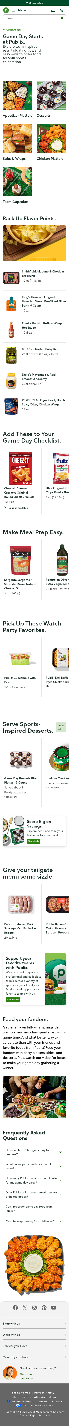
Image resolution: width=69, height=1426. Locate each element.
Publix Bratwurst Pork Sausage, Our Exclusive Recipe (20, 928)
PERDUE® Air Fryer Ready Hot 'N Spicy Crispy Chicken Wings (43, 402)
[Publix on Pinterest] (44, 1309)
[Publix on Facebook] (15, 1309)
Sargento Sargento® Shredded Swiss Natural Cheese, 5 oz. (20, 584)
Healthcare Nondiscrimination (34, 1396)
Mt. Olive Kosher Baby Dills (40, 349)
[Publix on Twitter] (25, 1309)
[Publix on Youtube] (53, 1309)
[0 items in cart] (61, 10)
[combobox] (32, 18)
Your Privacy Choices (37, 1405)
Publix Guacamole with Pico (20, 680)
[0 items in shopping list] (53, 10)
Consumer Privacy (49, 1401)
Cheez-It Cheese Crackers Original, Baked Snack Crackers (19, 493)
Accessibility (21, 1401)
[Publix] (6, 10)
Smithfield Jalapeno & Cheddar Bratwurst (43, 273)
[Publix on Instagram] (34, 1309)
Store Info (26, 1373)
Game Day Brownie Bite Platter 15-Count (20, 780)
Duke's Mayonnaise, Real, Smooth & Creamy (39, 377)
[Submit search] (62, 18)
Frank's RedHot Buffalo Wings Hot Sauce (42, 325)
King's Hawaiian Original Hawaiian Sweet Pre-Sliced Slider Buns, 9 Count (44, 301)
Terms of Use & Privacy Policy (33, 1392)
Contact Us (26, 1378)
